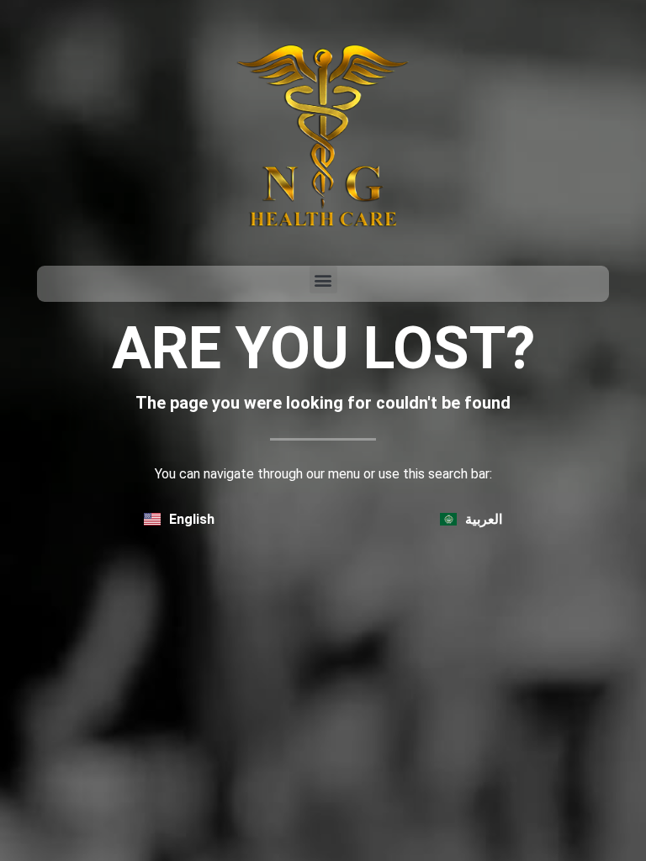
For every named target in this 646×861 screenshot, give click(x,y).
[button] (323, 279)
